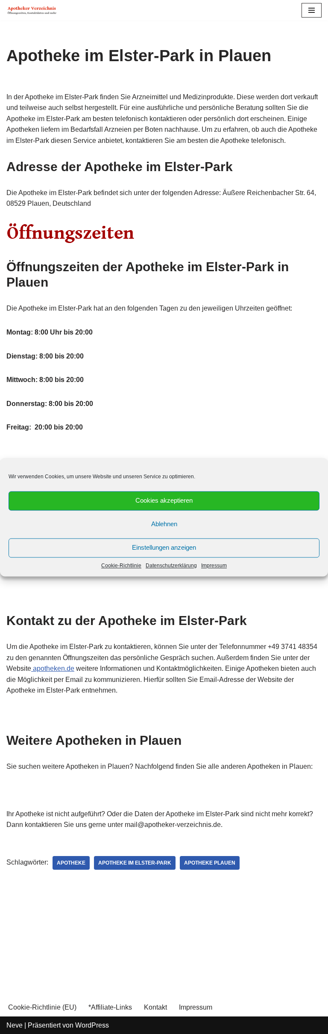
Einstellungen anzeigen (164, 547)
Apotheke (71, 863)
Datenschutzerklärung (171, 566)
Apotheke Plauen (209, 863)
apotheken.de (52, 668)
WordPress (92, 1025)
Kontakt (155, 1007)
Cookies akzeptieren (164, 500)
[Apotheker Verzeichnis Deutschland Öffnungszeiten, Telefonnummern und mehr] (32, 10)
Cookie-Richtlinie (121, 566)
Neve (14, 1025)
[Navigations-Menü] (312, 10)
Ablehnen (164, 523)
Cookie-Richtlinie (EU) (42, 1007)
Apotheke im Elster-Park (134, 863)
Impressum (214, 566)
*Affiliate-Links (110, 1007)
